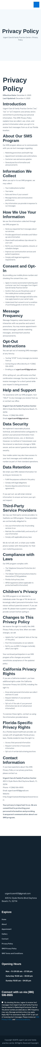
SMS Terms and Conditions (12, 953)
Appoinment (7, 929)
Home (4, 919)
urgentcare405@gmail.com (26, 370)
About (4, 924)
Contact (5, 939)
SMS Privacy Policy (9, 949)
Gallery (4, 934)
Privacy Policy (7, 944)
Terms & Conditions (22, 1020)
